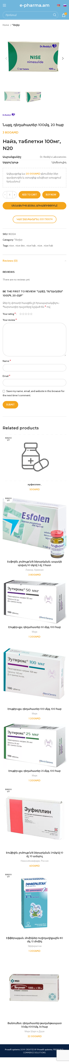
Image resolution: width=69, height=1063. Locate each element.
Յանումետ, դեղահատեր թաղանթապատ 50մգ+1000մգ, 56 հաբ (34, 1025)
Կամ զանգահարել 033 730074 (35, 219)
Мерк (34, 631)
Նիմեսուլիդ (59, 162)
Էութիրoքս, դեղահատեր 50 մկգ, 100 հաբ (34, 627)
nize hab (48, 245)
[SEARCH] (54, 15)
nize (40, 245)
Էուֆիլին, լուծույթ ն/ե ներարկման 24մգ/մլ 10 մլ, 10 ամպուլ (34, 854)
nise (11, 245)
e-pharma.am (35, 5)
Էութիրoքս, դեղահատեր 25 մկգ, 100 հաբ (34, 770)
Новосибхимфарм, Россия (34, 860)
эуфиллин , (34, 484)
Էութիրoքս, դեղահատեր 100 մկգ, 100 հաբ (35, 708)
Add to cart (29, 194)
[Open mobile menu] (4, 5)
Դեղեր (16, 25)
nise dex (20, 245)
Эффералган (35, 946)
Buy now (51, 194)
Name (7, 361)
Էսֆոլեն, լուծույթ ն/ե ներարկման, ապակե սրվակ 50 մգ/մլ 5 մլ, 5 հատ (34, 563)
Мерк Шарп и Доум (34, 1031)
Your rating (9, 313)
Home (6, 25)
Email (6, 376)
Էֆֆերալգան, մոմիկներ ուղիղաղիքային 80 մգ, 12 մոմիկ (34, 939)
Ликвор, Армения (34, 569)
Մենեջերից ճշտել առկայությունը (35, 205)
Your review (10, 320)
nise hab (31, 245)
